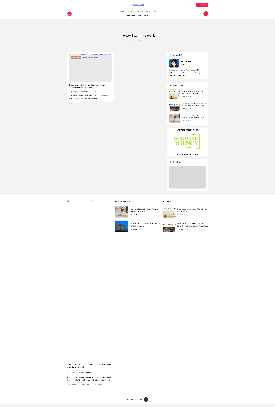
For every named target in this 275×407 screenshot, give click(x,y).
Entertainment (76, 57)
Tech (139, 15)
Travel (145, 15)
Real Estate (131, 15)
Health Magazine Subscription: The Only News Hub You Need (192, 92)
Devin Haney (73, 91)
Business (122, 12)
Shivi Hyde (186, 62)
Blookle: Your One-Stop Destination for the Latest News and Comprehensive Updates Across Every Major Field (194, 105)
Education (131, 12)
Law (154, 12)
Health (147, 12)
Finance (140, 12)
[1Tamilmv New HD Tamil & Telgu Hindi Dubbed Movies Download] (90, 68)
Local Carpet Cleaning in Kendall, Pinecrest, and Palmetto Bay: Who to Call (193, 117)
